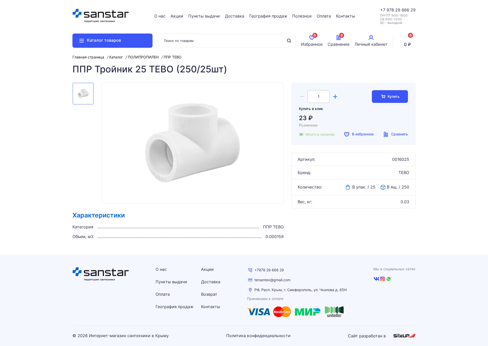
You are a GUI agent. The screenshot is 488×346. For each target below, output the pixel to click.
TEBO (404, 172)
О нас (159, 16)
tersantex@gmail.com (272, 280)
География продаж (268, 16)
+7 (383, 9)
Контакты (345, 16)
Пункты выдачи (204, 16)
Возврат (209, 294)
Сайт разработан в (367, 335)
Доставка (234, 16)
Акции (177, 16)
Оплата (324, 16)
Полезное (302, 16)
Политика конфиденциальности (258, 335)
